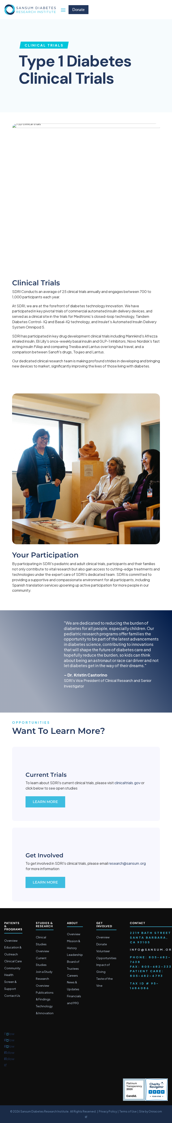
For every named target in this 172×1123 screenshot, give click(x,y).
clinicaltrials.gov (127, 782)
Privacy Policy (108, 1111)
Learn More (45, 802)
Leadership (75, 954)
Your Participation (45, 555)
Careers (72, 975)
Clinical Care (13, 961)
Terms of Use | (129, 1111)
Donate (78, 9)
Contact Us (12, 995)
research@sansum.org (127, 863)
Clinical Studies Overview (42, 944)
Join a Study (44, 972)
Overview (10, 940)
